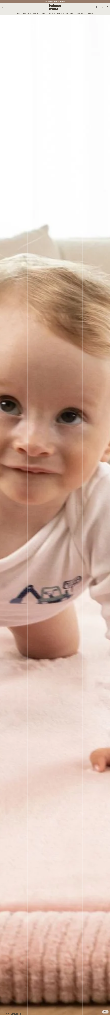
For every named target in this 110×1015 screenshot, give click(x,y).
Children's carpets (39, 13)
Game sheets (81, 13)
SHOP (18, 13)
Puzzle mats (27, 13)
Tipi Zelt (90, 13)
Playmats (52, 13)
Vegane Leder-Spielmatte (65, 13)
